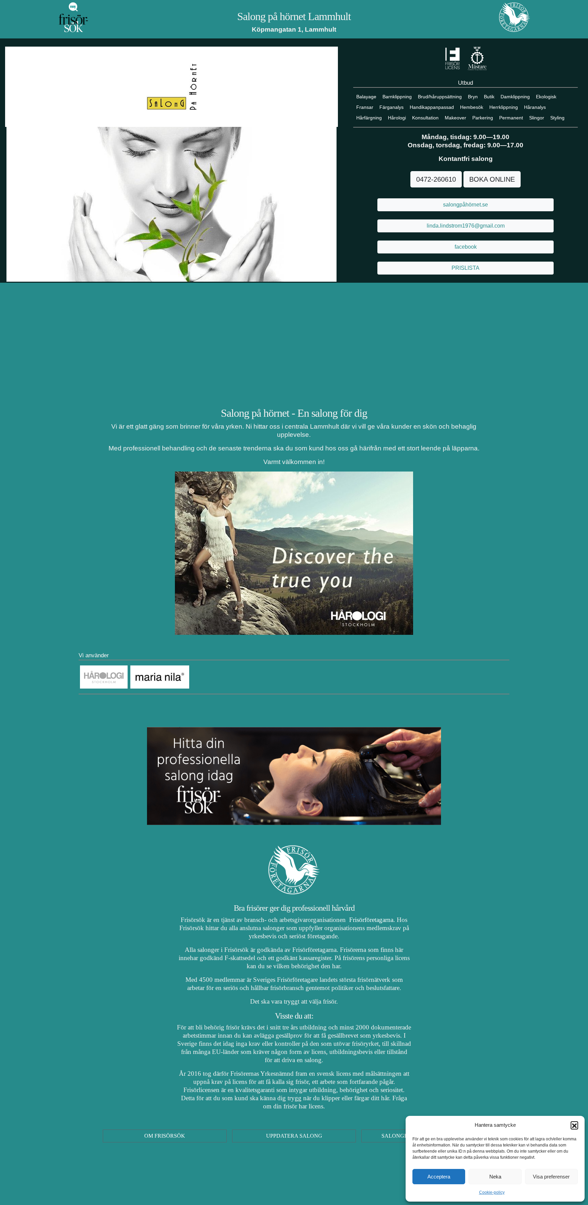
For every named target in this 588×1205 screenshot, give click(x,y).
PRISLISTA (465, 268)
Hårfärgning (369, 117)
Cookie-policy (492, 1192)
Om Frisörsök (164, 1136)
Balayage (366, 96)
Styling (557, 117)
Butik (489, 96)
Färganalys (391, 107)
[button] (574, 1125)
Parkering (482, 117)
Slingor (536, 117)
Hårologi (397, 117)
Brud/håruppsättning (440, 96)
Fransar (364, 107)
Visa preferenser (551, 1176)
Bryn (473, 96)
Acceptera (438, 1176)
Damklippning (515, 96)
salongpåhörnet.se (465, 205)
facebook (466, 247)
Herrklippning (503, 107)
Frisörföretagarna (370, 919)
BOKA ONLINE (492, 179)
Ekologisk (546, 96)
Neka (495, 1176)
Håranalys (535, 107)
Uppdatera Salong (294, 1136)
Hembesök (471, 107)
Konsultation (425, 117)
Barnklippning (397, 96)
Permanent (511, 117)
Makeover (455, 117)
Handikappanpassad (432, 107)
